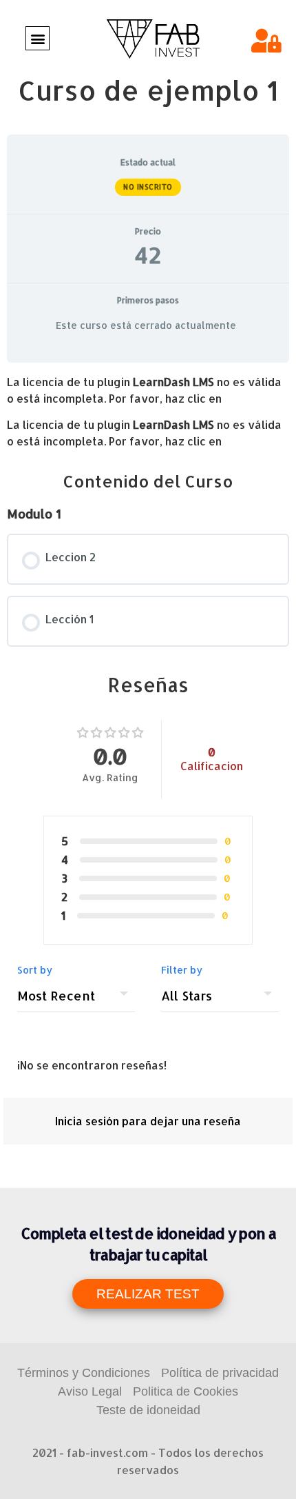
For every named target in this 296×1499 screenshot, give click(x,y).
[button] (37, 38)
